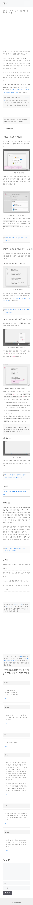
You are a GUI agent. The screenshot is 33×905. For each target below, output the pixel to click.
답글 (6, 698)
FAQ (4, 486)
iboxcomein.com (18, 604)
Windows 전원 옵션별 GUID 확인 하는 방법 (15, 581)
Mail (21, 656)
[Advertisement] (16, 31)
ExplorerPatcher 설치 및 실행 (13, 263)
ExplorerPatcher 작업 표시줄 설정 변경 (16, 319)
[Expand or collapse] (28, 128)
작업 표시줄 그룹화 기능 (11, 137)
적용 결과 (6, 438)
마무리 (5, 503)
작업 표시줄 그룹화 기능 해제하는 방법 (16, 249)
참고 (4, 560)
